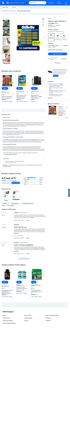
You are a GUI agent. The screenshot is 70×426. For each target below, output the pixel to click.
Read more (50, 98)
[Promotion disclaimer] (58, 29)
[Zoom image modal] (43, 22)
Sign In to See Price (57, 54)
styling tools (48, 318)
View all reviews (6, 182)
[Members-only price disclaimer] (66, 107)
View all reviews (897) (23, 258)
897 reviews (14, 180)
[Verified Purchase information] (27, 212)
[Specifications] (44, 158)
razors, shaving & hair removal (52, 315)
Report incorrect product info (10, 154)
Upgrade (65, 45)
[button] (59, 2)
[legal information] (62, 31)
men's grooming (27, 315)
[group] (54, 25)
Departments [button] (5, 7)
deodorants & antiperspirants (9, 323)
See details (63, 58)
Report (27, 220)
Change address (59, 49)
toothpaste (48, 320)
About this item (6, 114)
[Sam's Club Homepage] (3, 3)
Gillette (49, 18)
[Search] (44, 3)
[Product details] (44, 117)
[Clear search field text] (41, 2)
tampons (5, 315)
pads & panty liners (28, 318)
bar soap (26, 320)
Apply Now (55, 75)
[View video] (43, 25)
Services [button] (14, 7)
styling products (6, 318)
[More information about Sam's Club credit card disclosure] (64, 73)
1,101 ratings (58, 25)
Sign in (5, 88)
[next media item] (44, 37)
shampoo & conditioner (8, 320)
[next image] (6, 65)
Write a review (16, 182)
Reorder (52, 2)
